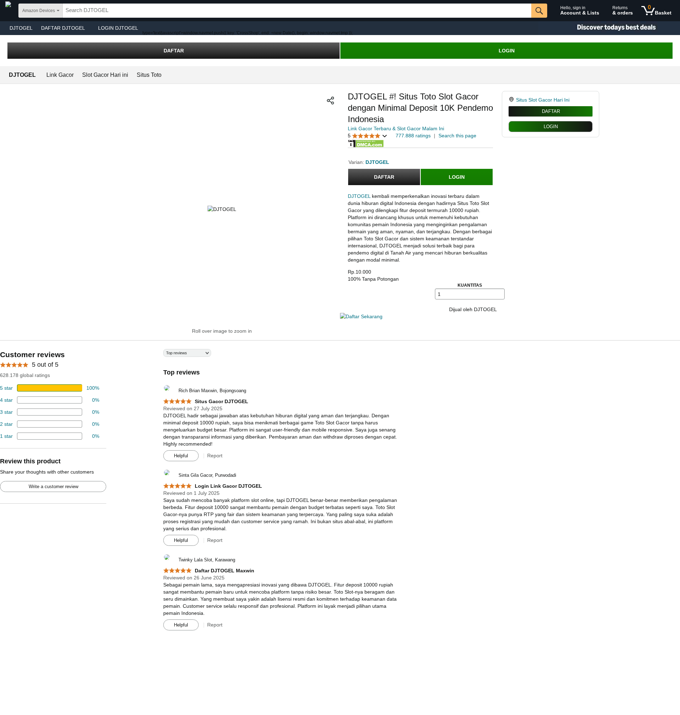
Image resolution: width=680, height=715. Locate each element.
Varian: (357, 162)
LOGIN (507, 50)
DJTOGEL (21, 28)
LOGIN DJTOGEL (118, 28)
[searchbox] (297, 10)
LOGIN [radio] (551, 126)
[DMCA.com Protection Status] (366, 143)
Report (214, 455)
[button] (330, 101)
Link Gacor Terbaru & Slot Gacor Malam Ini (396, 128)
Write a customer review (53, 486)
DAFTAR (174, 50)
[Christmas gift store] (609, 28)
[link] (512, 99)
